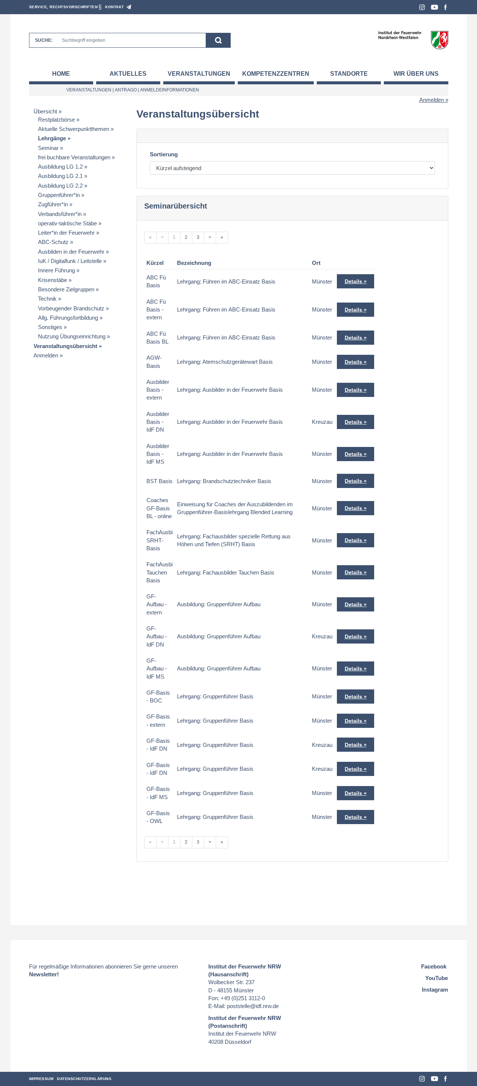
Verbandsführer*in (60, 214)
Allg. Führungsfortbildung (68, 317)
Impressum (41, 1079)
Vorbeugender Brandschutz (71, 308)
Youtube (434, 7)
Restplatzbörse (56, 119)
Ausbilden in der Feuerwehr (71, 251)
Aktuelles (128, 74)
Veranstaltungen (199, 74)
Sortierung (164, 154)
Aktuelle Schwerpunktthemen (73, 129)
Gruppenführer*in (59, 195)
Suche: (44, 40)
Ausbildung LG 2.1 (60, 176)
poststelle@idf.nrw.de (253, 1006)
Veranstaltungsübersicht (65, 346)
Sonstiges (50, 327)
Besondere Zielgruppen (66, 289)
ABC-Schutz (53, 242)
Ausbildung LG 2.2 (60, 185)
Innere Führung (56, 270)
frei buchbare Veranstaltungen (74, 157)
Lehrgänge (52, 138)
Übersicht (45, 111)
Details (353, 281)
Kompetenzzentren (275, 74)
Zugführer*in (53, 204)
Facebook (445, 7)
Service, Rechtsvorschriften (63, 7)
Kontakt (114, 7)
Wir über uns (416, 74)
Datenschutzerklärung (84, 1079)
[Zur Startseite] (413, 40)
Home (61, 74)
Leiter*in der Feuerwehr (66, 232)
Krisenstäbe (52, 280)
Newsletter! (44, 974)
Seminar (48, 148)
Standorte (349, 74)
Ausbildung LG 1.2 (60, 166)
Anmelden (431, 100)
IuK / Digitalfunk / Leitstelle (70, 261)
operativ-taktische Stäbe (67, 223)
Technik (47, 298)
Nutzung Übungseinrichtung (71, 336)
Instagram (422, 7)
